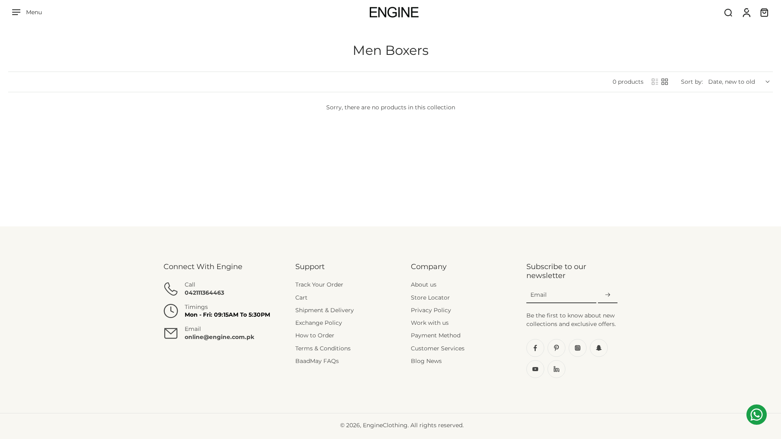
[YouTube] (535, 369)
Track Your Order (319, 284)
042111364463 (204, 292)
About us (423, 284)
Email (538, 294)
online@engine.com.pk (219, 337)
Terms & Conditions (323, 348)
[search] (728, 12)
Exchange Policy (318, 322)
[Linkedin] (556, 369)
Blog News (426, 361)
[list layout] (655, 81)
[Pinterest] (556, 348)
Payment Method (435, 335)
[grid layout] (665, 81)
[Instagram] (578, 348)
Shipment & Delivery (324, 310)
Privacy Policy (431, 310)
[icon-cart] (764, 12)
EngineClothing (385, 425)
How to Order (314, 335)
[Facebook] (535, 348)
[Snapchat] (599, 348)
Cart (301, 297)
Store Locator (430, 297)
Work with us (430, 322)
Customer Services (438, 348)
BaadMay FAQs (317, 361)
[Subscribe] (607, 295)
